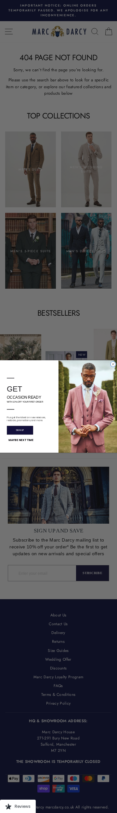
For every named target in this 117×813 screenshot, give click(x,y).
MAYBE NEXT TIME (20, 440)
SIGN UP (20, 430)
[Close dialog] (113, 364)
